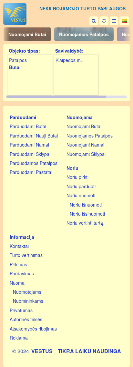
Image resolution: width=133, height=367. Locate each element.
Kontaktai (19, 246)
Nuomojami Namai (85, 144)
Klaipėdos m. (69, 60)
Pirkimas (18, 264)
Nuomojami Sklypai (86, 154)
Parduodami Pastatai (31, 172)
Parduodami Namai (29, 144)
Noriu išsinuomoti (87, 213)
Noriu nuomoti (80, 195)
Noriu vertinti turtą (84, 222)
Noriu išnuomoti (86, 204)
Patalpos (18, 60)
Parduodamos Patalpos (33, 163)
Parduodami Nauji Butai (34, 135)
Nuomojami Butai (27, 34)
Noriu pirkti (77, 177)
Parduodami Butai (28, 126)
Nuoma (17, 283)
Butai (15, 67)
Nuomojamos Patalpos (84, 34)
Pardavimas (22, 273)
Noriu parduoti (81, 186)
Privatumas (21, 310)
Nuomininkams (28, 301)
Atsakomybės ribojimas (33, 328)
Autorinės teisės (26, 319)
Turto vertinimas (26, 255)
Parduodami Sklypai (30, 154)
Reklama (19, 337)
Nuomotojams (27, 292)
